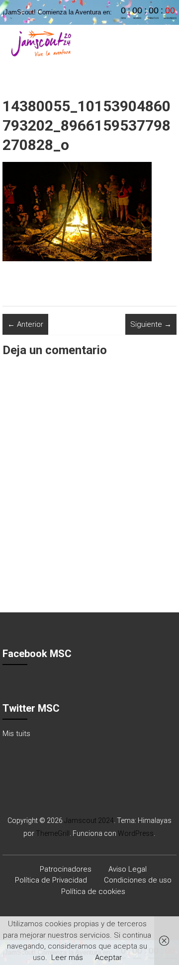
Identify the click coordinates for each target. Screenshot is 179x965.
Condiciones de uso (138, 880)
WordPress (136, 833)
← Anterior (25, 324)
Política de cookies (93, 891)
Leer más (67, 957)
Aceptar (108, 957)
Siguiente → (151, 324)
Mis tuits (16, 733)
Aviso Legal (127, 869)
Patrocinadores (65, 869)
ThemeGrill (53, 833)
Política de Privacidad (51, 880)
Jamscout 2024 (89, 820)
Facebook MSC (37, 654)
